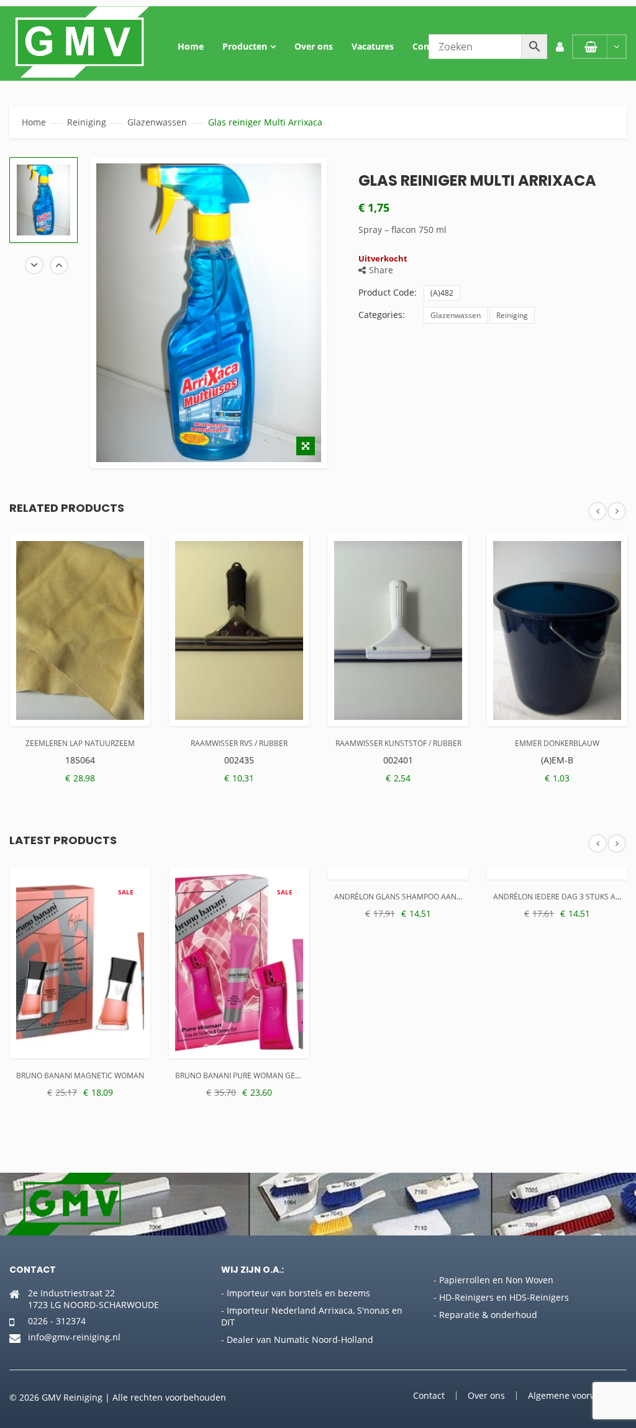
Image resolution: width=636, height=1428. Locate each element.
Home (191, 46)
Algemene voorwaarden (577, 1395)
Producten (244, 46)
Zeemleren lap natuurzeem (80, 743)
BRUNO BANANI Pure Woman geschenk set (257, 1075)
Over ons (313, 46)
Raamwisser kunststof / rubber (398, 743)
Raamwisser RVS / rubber (239, 743)
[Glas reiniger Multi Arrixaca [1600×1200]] (43, 200)
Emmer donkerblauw (557, 743)
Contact (429, 46)
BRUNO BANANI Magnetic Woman (80, 1075)
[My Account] (559, 46)
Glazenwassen (157, 122)
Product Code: (387, 292)
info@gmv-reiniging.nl (74, 1337)
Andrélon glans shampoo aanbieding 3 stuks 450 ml (439, 896)
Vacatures (373, 46)
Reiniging (86, 122)
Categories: (381, 315)
